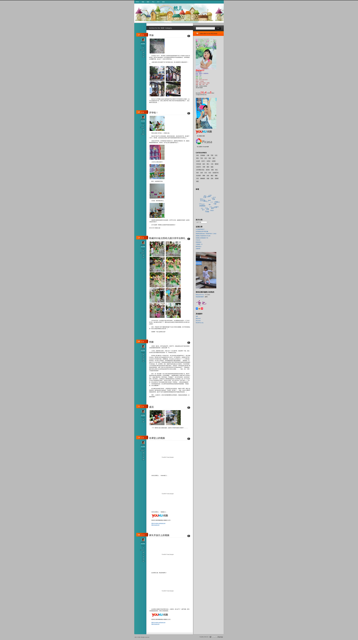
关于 (158, 2)
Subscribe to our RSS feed (208, 33)
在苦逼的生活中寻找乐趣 (202, 231)
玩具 (197, 172)
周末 (214, 205)
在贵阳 (213, 161)
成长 (212, 198)
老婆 (204, 196)
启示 (143, 356)
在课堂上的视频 (157, 438)
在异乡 (208, 161)
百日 (206, 172)
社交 (143, 54)
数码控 (216, 164)
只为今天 (198, 240)
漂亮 (200, 200)
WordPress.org (199, 322)
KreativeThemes (216, 637)
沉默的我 (198, 248)
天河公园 (198, 164)
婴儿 (208, 164)
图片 (143, 47)
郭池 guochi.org (200, 294)
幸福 (214, 207)
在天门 (203, 161)
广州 (216, 204)
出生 (216, 155)
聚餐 (204, 175)
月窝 (204, 167)
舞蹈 (143, 56)
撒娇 (207, 197)
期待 (208, 167)
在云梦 (198, 161)
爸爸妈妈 (215, 203)
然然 (204, 204)
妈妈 (202, 203)
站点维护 (198, 175)
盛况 (151, 407)
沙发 (203, 198)
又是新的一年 (199, 244)
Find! (218, 28)
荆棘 (151, 342)
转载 (208, 178)
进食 (212, 178)
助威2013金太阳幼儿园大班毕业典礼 (167, 238)
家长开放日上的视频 (159, 535)
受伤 (143, 354)
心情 (216, 201)
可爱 (212, 211)
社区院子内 (215, 172)
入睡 (208, 155)
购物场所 (202, 178)
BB (208, 211)
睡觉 (213, 196)
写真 (212, 155)
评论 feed (198, 320)
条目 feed (198, 318)
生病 (201, 172)
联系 (163, 2)
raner (208, 206)
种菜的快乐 (198, 242)
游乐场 (207, 169)
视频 (143, 459)
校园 (143, 52)
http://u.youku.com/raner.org (158, 523)
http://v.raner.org (155, 525)
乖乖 (203, 207)
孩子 (200, 205)
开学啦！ (153, 112)
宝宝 (201, 207)
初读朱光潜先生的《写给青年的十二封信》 (206, 233)
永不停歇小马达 (200, 169)
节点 (153, 2)
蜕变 (148, 2)
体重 (203, 210)
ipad (211, 209)
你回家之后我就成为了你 (202, 238)
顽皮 (143, 561)
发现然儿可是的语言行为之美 (203, 235)
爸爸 (209, 205)
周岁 (210, 158)
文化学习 (142, 50)
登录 (197, 316)
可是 (201, 158)
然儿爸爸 (143, 43)
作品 (197, 155)
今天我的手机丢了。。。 (202, 229)
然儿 (178, 8)
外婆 (211, 202)
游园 (212, 169)
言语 (197, 178)
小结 (212, 164)
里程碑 (143, 134)
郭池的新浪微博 (200, 296)
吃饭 (215, 208)
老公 (209, 195)
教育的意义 (198, 246)
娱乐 (204, 164)
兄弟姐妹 (202, 155)
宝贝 (205, 209)
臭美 (208, 175)
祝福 (143, 2)
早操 (151, 35)
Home (137, 1)
